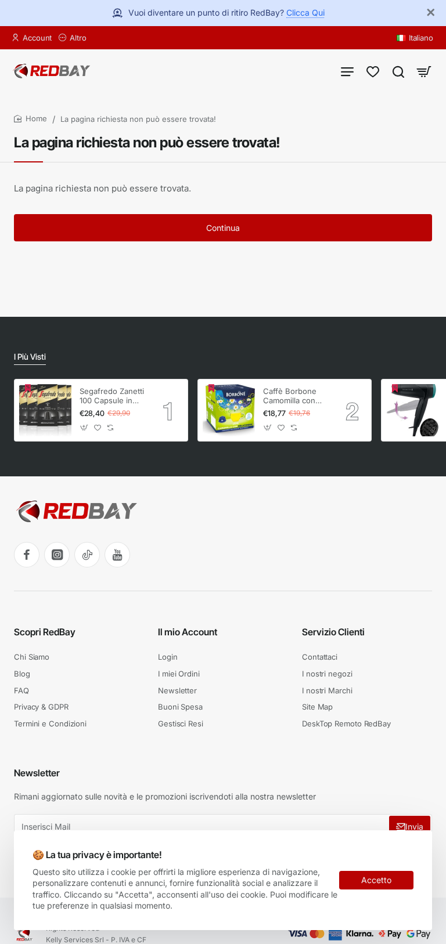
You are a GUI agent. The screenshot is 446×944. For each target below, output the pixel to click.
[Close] (431, 13)
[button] (84, 427)
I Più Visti (30, 356)
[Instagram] (57, 554)
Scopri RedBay (44, 632)
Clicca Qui (305, 12)
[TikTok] (87, 554)
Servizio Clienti (333, 632)
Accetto (376, 880)
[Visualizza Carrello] (424, 71)
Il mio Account (187, 632)
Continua (223, 228)
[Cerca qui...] (398, 71)
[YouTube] (117, 554)
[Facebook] (26, 554)
